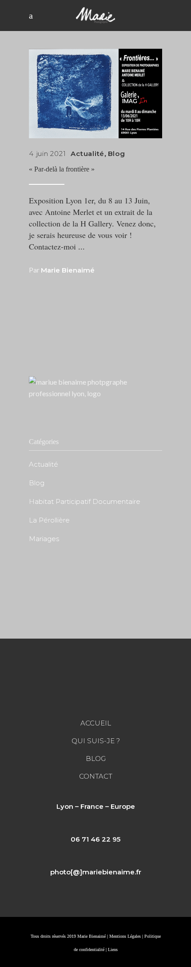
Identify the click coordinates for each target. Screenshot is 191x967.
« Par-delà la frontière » (62, 169)
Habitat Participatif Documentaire (84, 501)
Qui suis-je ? (96, 741)
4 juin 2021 (47, 153)
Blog (116, 153)
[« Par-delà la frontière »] (95, 93)
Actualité (87, 153)
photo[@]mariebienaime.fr (95, 872)
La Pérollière (49, 520)
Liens (113, 949)
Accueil (95, 723)
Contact (95, 776)
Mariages (44, 538)
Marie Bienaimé (68, 270)
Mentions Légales (125, 936)
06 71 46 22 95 (95, 839)
